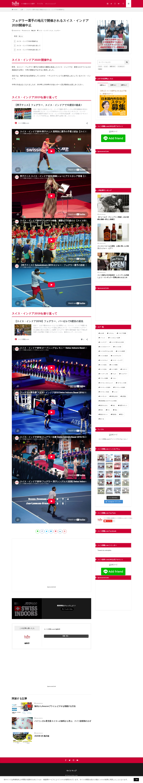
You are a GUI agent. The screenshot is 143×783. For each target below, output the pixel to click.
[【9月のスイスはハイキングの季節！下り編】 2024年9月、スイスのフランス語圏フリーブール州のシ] (101, 466)
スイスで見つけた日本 (117, 342)
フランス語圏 (104, 378)
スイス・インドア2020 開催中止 (26, 41)
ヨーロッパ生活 (104, 392)
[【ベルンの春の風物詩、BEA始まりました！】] (101, 458)
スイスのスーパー (105, 346)
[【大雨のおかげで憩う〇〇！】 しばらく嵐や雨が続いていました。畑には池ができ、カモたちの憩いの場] (101, 490)
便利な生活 (114, 396)
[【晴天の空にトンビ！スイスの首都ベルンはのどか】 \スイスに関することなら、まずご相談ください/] (125, 466)
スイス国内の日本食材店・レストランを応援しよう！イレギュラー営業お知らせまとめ (113, 276)
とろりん (111, 333)
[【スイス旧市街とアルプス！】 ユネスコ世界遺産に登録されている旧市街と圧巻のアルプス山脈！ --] (109, 490)
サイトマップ (71, 771)
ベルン (114, 378)
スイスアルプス (116, 355)
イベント (102, 337)
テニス (51, 30)
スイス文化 (103, 369)
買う (122, 414)
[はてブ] (51, 531)
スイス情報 (114, 365)
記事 (22, 9)
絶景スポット (123, 405)
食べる (102, 419)
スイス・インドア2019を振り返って (27, 45)
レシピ (105, 66)
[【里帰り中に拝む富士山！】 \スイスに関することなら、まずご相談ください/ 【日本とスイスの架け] (117, 474)
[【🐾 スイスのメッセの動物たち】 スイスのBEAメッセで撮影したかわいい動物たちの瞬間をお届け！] (125, 490)
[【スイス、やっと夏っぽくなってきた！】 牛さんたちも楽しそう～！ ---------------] (125, 482)
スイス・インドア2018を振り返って (27, 50)
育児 (101, 410)
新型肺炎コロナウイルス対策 (108, 401)
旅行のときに (104, 405)
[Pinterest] (64, 531)
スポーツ (124, 369)
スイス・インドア (43, 30)
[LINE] (37, 531)
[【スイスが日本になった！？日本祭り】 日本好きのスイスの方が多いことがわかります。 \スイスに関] (117, 466)
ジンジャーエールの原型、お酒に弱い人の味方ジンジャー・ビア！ (113, 247)
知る (113, 405)
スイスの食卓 (104, 355)
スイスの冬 (118, 346)
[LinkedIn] (60, 531)
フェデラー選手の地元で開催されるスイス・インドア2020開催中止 (45, 9)
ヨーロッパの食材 (120, 387)
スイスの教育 (121, 351)
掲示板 (100, 69)
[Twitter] (46, 531)
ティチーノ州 (104, 374)
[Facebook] (42, 531)
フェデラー (57, 30)
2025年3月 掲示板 (41, 736)
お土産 (102, 333)
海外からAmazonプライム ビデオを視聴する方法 (55, 706)
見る (116, 410)
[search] (127, 62)
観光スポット (104, 414)
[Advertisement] (51, 563)
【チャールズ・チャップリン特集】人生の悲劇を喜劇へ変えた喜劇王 (113, 218)
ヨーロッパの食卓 (105, 387)
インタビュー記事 (115, 337)
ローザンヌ (103, 396)
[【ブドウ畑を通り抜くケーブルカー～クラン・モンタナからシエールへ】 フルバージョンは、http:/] (101, 482)
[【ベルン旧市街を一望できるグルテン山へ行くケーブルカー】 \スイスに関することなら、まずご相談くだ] (125, 474)
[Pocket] (55, 531)
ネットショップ (50, 3)
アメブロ (40, 3)
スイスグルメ (104, 360)
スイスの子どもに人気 (106, 351)
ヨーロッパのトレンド (106, 383)
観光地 (114, 414)
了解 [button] (136, 779)
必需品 (124, 396)
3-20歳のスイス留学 (28, 3)
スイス (100, 66)
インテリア (103, 342)
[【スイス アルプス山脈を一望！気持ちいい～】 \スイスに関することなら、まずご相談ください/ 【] (101, 474)
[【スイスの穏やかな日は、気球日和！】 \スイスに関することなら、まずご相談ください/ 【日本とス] (109, 482)
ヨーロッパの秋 (121, 383)
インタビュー (121, 66)
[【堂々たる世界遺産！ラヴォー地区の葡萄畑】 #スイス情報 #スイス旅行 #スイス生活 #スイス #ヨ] (117, 482)
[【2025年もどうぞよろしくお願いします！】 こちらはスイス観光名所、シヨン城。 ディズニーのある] (117, 458)
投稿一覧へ (66, 636)
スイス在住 (103, 365)
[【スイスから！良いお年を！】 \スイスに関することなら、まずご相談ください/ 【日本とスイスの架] (125, 458)
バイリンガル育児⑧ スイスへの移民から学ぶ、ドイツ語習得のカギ (62, 721)
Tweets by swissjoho (104, 550)
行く (108, 410)
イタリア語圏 (122, 333)
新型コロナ (112, 66)
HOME (15, 9)
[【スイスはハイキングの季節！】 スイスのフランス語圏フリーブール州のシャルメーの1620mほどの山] (109, 466)
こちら (124, 439)
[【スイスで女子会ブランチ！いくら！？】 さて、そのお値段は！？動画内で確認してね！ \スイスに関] (109, 474)
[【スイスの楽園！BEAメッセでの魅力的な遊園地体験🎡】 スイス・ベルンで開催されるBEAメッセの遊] (117, 490)
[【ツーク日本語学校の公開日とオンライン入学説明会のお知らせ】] (109, 458)
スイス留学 (114, 369)
